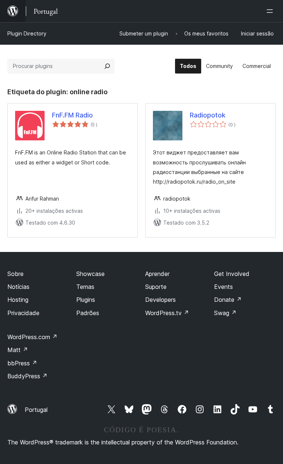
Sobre (15, 273)
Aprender (157, 273)
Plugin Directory (26, 33)
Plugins (85, 299)
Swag (225, 313)
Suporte (156, 286)
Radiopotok (208, 115)
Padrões (87, 313)
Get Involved (231, 273)
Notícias (18, 286)
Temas (85, 286)
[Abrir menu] (271, 11)
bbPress (22, 363)
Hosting (17, 299)
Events (223, 286)
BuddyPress (27, 376)
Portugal (36, 409)
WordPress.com (32, 337)
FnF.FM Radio (72, 115)
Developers (160, 299)
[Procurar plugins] (107, 66)
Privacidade (23, 313)
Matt (17, 350)
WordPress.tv (167, 313)
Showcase (90, 273)
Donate (228, 299)
